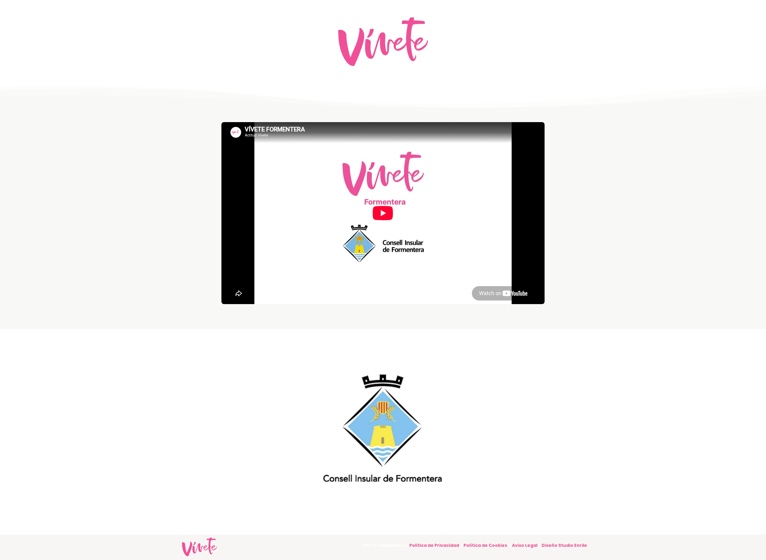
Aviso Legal (525, 545)
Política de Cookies (485, 545)
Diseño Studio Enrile (564, 545)
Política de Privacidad (434, 545)
